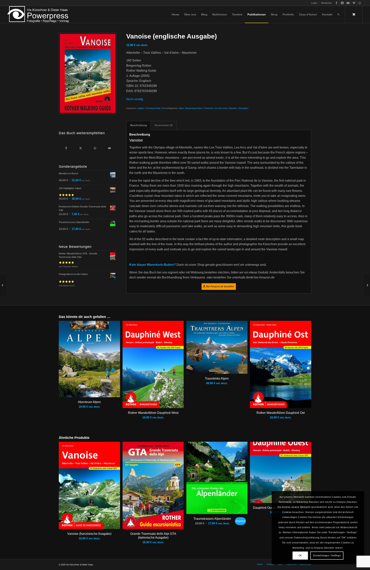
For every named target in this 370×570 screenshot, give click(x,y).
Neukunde (326, 3)
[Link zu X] (342, 3)
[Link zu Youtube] (348, 3)
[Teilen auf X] (80, 147)
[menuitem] (314, 3)
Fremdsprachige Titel (155, 108)
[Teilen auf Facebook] (66, 147)
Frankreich (208, 108)
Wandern (233, 108)
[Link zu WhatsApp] (360, 3)
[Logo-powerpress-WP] (38, 14)
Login (314, 3)
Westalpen (243, 108)
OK (300, 555)
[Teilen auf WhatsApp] (95, 147)
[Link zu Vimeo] (354, 3)
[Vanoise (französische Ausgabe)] (367, 285)
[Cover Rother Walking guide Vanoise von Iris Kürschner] (88, 73)
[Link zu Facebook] (336, 3)
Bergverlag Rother (193, 108)
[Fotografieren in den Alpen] (3, 285)
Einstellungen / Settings (327, 555)
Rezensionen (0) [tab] (164, 125)
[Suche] (338, 14)
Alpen (181, 108)
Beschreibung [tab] (138, 125)
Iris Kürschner (221, 108)
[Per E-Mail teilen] (109, 147)
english (140, 108)
